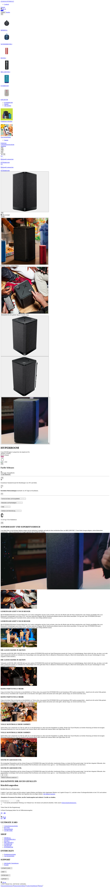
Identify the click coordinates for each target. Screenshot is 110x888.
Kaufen (3, 12)
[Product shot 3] (25, 376)
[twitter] (3, 813)
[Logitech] (2, 10)
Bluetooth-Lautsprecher (7, 159)
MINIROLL (7, 838)
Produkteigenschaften (10, 854)
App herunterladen (9, 856)
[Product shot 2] (25, 336)
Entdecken (3, 143)
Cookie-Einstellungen (32, 886)
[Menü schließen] (2, 14)
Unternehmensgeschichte (7, 144)
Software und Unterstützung (8, 510)
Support (3, 7)
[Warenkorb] (2, 154)
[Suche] (2, 148)
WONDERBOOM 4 (10, 839)
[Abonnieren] (18, 801)
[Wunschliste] (2, 150)
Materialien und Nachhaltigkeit (8, 502)
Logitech (6, 4)
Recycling (7, 827)
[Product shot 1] (25, 191)
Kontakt (6, 865)
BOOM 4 (6, 841)
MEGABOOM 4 (8, 842)
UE (2, 156)
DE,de (4, 9)
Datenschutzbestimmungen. (69, 802)
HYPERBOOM (5, 162)
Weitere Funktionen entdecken (8, 777)
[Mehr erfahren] (2, 523)
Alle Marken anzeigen (49, 794)
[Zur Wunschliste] (2, 213)
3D (3, 216)
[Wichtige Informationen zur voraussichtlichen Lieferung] (2, 486)
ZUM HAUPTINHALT (7, 1)
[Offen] (4, 154)
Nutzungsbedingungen (7, 886)
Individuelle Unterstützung (11, 863)
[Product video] (25, 420)
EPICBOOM (7, 845)
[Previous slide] (2, 775)
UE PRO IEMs (8, 830)
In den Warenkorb (5, 474)
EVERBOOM (8, 844)
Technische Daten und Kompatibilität (10, 498)
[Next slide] (6, 775)
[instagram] (1, 813)
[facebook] (5, 813)
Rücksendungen (8, 829)
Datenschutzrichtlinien (19, 886)
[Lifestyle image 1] (25, 241)
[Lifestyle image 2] (25, 290)
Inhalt (2, 506)
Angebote (3, 146)
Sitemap (40, 886)
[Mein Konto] (2, 152)
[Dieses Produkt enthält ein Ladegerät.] (2, 464)
